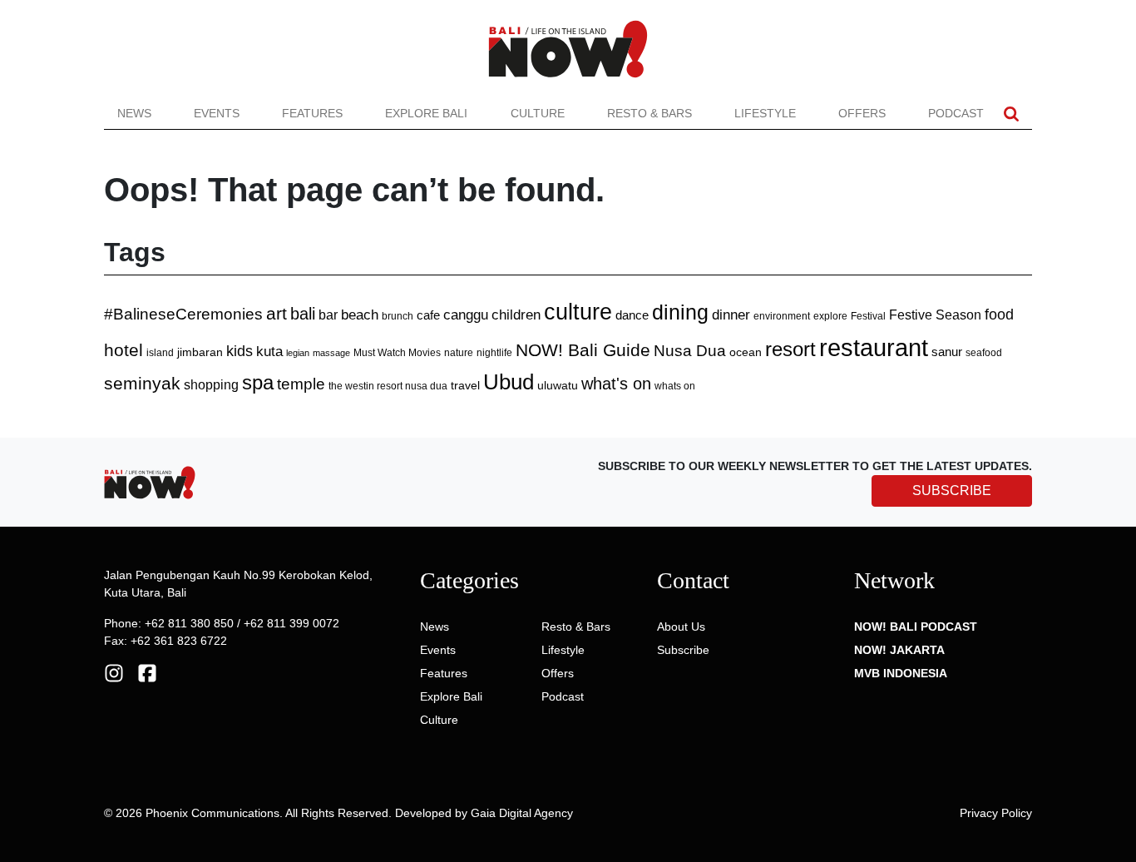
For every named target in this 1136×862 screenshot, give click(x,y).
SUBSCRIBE (951, 490)
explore (830, 315)
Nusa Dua (690, 350)
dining (680, 312)
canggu (465, 314)
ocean (745, 352)
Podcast (956, 113)
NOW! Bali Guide (583, 349)
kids (239, 351)
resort (790, 349)
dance (632, 315)
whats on (674, 386)
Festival (868, 316)
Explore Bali (426, 113)
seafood (984, 352)
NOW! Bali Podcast (915, 626)
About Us (681, 626)
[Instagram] (114, 672)
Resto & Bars (649, 113)
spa (258, 382)
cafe (428, 315)
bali (302, 314)
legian (297, 353)
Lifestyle (765, 113)
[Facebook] (147, 672)
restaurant (873, 347)
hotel (123, 349)
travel (465, 385)
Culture (538, 113)
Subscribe (683, 649)
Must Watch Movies (397, 352)
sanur (946, 352)
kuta (269, 351)
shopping (211, 385)
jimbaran (200, 352)
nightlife (494, 352)
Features (312, 113)
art (276, 314)
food (999, 314)
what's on (616, 383)
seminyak (142, 384)
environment (781, 315)
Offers (862, 113)
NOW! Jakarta (899, 649)
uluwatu (557, 385)
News (134, 113)
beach (359, 315)
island (160, 352)
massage (331, 353)
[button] (1011, 113)
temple (301, 384)
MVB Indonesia (900, 673)
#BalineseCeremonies (183, 314)
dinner (731, 315)
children (516, 315)
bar (328, 315)
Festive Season (935, 314)
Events (217, 113)
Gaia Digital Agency (522, 813)
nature (458, 352)
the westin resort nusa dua (387, 385)
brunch (397, 315)
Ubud (508, 382)
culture (578, 312)
